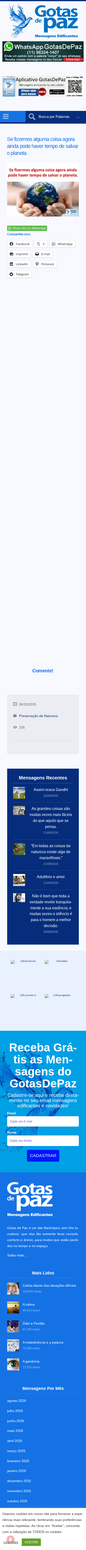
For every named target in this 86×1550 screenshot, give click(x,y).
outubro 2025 (17, 1501)
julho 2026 (15, 1411)
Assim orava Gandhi (51, 790)
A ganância (31, 1361)
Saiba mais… (17, 1255)
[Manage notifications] (10, 1539)
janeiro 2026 (16, 1471)
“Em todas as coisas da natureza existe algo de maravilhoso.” (50, 852)
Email (11, 1113)
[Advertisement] (43, 479)
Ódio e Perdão (34, 1323)
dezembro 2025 (19, 1481)
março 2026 (16, 1451)
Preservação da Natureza (38, 716)
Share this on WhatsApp (29, 228)
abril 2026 (14, 1441)
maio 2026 (15, 1431)
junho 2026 (15, 1421)
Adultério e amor (51, 877)
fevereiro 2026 (18, 1461)
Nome (11, 1132)
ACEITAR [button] (31, 1542)
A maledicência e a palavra (43, 1342)
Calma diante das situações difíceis (49, 1285)
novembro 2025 (19, 1491)
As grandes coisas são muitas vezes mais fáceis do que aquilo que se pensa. (51, 818)
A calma (29, 1304)
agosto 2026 (16, 1401)
